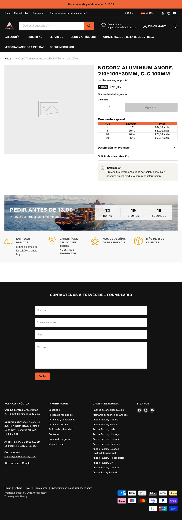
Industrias (35, 36)
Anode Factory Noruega (106, 434)
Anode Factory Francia (105, 419)
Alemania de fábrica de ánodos (110, 414)
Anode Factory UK (103, 462)
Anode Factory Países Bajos (108, 457)
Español (150, 13)
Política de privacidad (61, 429)
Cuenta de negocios (60, 439)
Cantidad (103, 99)
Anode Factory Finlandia (106, 439)
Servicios (57, 36)
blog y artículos (83, 36)
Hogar (7, 13)
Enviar (42, 376)
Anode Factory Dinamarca (107, 444)
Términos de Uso (58, 424)
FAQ (27, 13)
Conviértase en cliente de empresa (128, 36)
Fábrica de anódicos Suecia (108, 409)
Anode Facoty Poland (105, 472)
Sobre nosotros (62, 47)
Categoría (12, 36)
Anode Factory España (105, 424)
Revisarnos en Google (17, 463)
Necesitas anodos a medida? (24, 47)
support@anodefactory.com (122, 27)
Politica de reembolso (61, 414)
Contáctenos (39, 13)
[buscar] (89, 26)
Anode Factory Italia (104, 429)
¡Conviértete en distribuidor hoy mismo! (68, 13)
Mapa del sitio (56, 444)
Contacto (54, 434)
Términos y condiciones (62, 419)
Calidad (18, 13)
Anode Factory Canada (106, 467)
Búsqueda (54, 409)
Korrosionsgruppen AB (115, 80)
